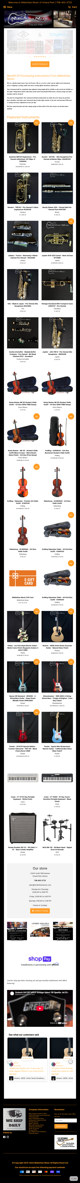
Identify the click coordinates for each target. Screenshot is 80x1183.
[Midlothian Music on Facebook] (4, 1137)
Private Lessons (33, 1122)
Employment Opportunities (37, 1120)
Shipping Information (35, 1127)
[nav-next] (71, 1061)
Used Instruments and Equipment (39, 1115)
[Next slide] (50, 56)
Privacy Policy (33, 1130)
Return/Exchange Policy (36, 1125)
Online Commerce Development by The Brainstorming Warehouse (40, 1175)
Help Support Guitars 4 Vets (37, 1113)
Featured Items (33, 1133)
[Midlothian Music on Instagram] (8, 1137)
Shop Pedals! (40, 64)
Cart (74, 7)
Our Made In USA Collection (37, 1132)
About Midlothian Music (36, 1118)
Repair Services (33, 1123)
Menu (9, 7)
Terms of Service (34, 1128)
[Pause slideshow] (72, 56)
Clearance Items (34, 1117)
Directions (41, 911)
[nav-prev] (9, 1061)
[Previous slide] (30, 56)
